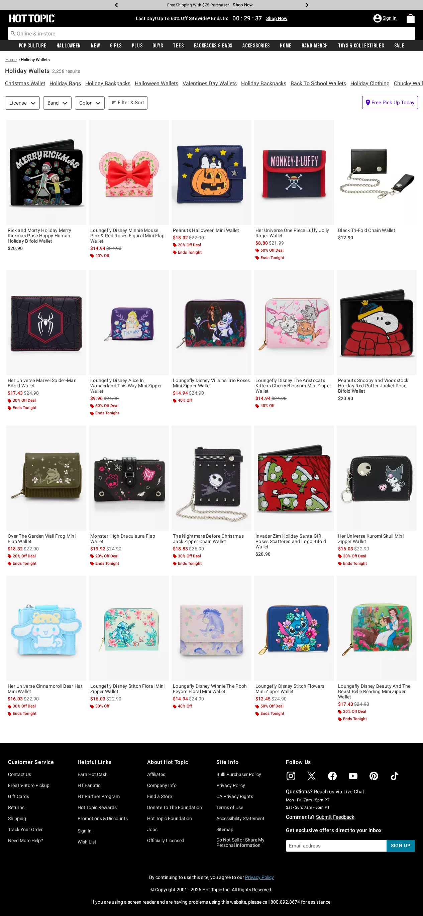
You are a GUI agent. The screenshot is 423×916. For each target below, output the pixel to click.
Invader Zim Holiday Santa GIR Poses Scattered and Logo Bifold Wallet (290, 541)
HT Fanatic (89, 785)
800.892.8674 (285, 902)
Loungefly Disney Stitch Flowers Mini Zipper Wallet (289, 688)
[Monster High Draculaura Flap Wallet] (129, 477)
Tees (178, 45)
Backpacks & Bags (213, 45)
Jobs (152, 829)
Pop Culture (32, 45)
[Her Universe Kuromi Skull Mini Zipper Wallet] (377, 477)
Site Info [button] (227, 762)
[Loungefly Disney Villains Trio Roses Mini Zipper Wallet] (211, 322)
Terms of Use (229, 807)
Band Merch (315, 45)
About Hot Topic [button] (167, 762)
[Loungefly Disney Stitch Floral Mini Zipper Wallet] (129, 628)
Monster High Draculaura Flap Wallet (122, 538)
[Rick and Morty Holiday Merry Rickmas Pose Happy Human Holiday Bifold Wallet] (46, 172)
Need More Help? (25, 840)
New (95, 45)
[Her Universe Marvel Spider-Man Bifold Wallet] (46, 322)
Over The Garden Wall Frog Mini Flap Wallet (42, 538)
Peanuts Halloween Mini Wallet (206, 230)
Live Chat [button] (353, 792)
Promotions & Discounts (103, 818)
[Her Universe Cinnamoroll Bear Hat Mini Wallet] (46, 628)
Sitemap (224, 829)
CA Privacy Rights (234, 796)
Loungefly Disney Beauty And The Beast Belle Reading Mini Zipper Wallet (374, 691)
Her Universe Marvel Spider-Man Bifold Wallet (42, 383)
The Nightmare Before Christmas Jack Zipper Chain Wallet (208, 538)
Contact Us (19, 774)
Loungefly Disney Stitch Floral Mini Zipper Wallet (127, 688)
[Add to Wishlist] (79, 126)
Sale (399, 45)
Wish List (87, 841)
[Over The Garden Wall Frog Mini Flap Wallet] (46, 477)
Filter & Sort (131, 103)
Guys (157, 45)
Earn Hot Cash (93, 774)
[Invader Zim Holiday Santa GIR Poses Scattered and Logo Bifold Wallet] (294, 477)
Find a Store (159, 796)
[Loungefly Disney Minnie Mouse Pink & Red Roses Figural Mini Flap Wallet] (129, 172)
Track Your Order (25, 829)
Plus (137, 45)
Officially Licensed (165, 840)
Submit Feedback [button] (335, 817)
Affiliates (156, 774)
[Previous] (116, 5)
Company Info (162, 785)
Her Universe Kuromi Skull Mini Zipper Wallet (371, 538)
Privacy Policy (230, 785)
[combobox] (211, 33)
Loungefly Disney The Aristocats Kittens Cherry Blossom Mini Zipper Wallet (293, 386)
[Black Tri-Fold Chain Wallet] (377, 172)
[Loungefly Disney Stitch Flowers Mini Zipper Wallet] (294, 628)
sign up (401, 845)
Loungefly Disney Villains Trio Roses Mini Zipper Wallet (211, 383)
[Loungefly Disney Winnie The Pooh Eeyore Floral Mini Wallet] (211, 628)
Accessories (256, 45)
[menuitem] (410, 18)
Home (286, 45)
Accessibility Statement (240, 818)
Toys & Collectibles (361, 45)
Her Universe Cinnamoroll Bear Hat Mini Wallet (45, 688)
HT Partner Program (99, 796)
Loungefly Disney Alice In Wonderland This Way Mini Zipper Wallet (126, 386)
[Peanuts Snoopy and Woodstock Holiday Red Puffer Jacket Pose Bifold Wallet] (377, 322)
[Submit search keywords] (13, 33)
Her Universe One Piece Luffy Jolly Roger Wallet (292, 233)
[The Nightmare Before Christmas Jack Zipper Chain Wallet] (211, 477)
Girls (116, 45)
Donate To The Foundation (174, 807)
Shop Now (243, 4)
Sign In (85, 830)
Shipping (17, 818)
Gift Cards (18, 796)
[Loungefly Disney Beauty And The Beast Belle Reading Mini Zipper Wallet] (377, 628)
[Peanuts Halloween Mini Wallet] (211, 172)
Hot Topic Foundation (169, 818)
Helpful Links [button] (95, 762)
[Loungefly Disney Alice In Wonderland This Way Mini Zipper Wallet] (129, 322)
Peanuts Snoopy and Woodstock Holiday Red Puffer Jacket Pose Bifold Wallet (373, 386)
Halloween (69, 45)
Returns (16, 807)
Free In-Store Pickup (28, 785)
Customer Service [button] (31, 762)
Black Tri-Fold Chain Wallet (366, 230)
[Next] (307, 5)
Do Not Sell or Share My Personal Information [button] (240, 842)
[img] (291, 776)
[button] (386, 18)
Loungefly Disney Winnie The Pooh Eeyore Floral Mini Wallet (210, 688)
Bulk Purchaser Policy (238, 774)
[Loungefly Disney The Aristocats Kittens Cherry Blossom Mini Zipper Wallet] (294, 322)
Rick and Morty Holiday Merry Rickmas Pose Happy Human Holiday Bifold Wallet (39, 236)
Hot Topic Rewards (97, 807)
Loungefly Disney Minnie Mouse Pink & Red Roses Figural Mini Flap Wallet (127, 236)
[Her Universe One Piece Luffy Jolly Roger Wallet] (294, 172)
